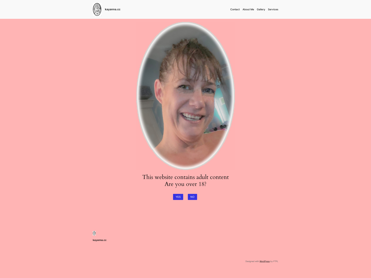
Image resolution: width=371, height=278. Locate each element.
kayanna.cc (112, 9)
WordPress (265, 261)
